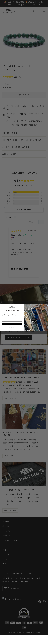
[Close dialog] (46, 305)
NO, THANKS (12, 327)
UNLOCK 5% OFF (12, 324)
